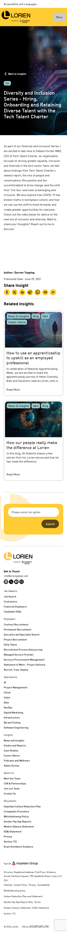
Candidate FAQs (12, 611)
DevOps (8, 707)
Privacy (8, 836)
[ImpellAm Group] (24, 863)
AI (5, 682)
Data (6, 702)
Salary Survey (11, 765)
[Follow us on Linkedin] (6, 582)
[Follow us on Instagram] (21, 582)
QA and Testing (12, 722)
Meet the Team (12, 778)
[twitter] (14, 292)
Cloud (7, 692)
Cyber (7, 697)
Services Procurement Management (24, 659)
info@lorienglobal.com (16, 575)
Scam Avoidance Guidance (18, 846)
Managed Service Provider (19, 654)
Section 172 (10, 841)
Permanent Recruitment (17, 629)
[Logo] (33, 558)
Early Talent (10, 644)
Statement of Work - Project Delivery (24, 664)
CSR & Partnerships (15, 783)
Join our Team (12, 788)
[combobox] (33, 512)
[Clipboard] (53, 292)
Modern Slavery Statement (19, 826)
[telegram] (30, 292)
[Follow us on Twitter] (11, 582)
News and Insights (14, 740)
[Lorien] (16, 17)
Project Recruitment (15, 639)
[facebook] (7, 292)
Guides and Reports (15, 745)
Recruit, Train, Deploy (16, 669)
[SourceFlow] (40, 926)
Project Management (15, 687)
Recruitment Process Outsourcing (23, 649)
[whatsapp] (37, 292)
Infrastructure (12, 717)
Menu (59, 17)
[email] (45, 292)
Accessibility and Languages (20, 4)
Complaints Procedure (16, 811)
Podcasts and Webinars (17, 760)
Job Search (10, 596)
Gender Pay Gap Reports (17, 821)
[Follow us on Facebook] (16, 582)
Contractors (10, 601)
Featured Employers (15, 606)
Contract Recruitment (16, 624)
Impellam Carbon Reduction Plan (22, 806)
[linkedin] (22, 292)
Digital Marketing (13, 712)
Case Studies (11, 750)
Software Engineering (16, 727)
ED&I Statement (13, 831)
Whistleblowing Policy (16, 816)
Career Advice (12, 755)
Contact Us (10, 793)
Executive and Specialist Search (21, 634)
